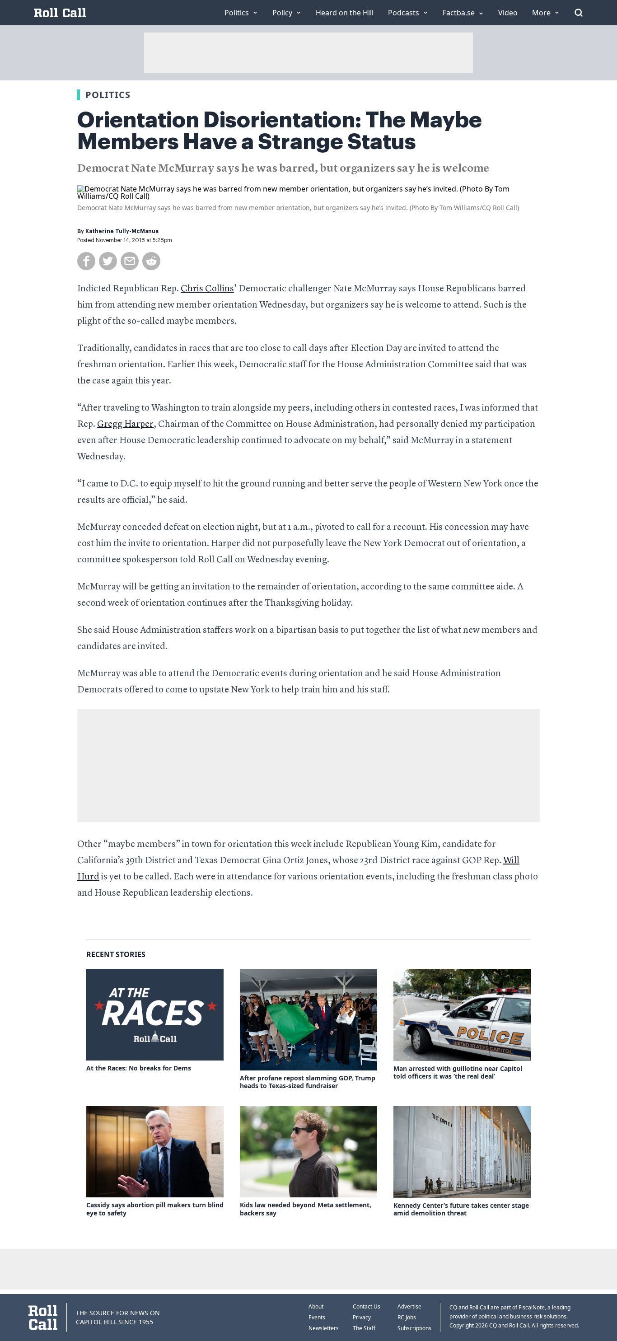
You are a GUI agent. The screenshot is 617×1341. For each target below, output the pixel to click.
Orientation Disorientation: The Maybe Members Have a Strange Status (279, 131)
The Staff (364, 1328)
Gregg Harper (125, 424)
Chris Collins (207, 289)
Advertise (409, 1306)
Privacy (362, 1317)
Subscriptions (414, 1328)
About (315, 1306)
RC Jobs (406, 1317)
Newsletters (323, 1328)
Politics (108, 95)
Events (316, 1317)
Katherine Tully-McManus (122, 231)
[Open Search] (578, 12)
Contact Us (366, 1306)
